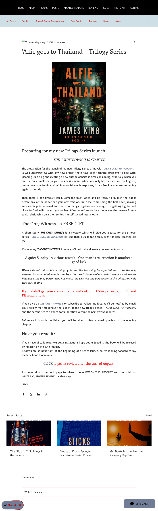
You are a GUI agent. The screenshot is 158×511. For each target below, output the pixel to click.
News (106, 21)
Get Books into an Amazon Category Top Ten (126, 453)
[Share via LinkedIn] (38, 394)
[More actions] (134, 42)
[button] (44, 9)
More (118, 21)
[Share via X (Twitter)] (30, 394)
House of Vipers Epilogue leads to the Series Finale (75, 453)
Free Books (76, 21)
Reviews (93, 21)
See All (149, 415)
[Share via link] (46, 394)
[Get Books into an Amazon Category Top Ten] (129, 433)
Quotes (25, 21)
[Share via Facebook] (23, 394)
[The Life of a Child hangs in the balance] (28, 433)
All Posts (11, 21)
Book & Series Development (50, 21)
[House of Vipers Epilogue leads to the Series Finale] (79, 433)
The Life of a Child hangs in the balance (27, 453)
